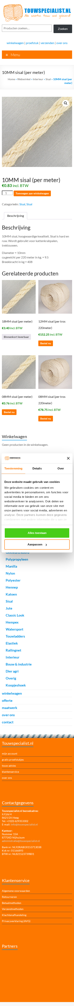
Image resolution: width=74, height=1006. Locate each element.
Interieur (38, 79)
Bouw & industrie (19, 664)
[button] (65, 103)
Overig (11, 678)
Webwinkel (24, 79)
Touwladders (15, 636)
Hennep (12, 587)
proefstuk (32, 43)
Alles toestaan (37, 532)
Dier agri (12, 671)
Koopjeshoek (16, 685)
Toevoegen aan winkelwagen (32, 193)
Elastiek (12, 643)
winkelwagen (15, 43)
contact (7, 722)
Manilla (11, 566)
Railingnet (13, 650)
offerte (7, 700)
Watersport (14, 629)
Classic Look (15, 615)
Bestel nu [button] (45, 343)
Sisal (48, 79)
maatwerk (9, 708)
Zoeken (63, 28)
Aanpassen (35, 544)
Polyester (13, 580)
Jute (9, 608)
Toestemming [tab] (13, 468)
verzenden (47, 43)
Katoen (11, 594)
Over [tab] (60, 468)
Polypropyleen (17, 559)
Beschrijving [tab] (15, 215)
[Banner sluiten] (68, 458)
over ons (62, 43)
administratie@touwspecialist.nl (21, 840)
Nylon (10, 573)
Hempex (12, 622)
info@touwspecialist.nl (24, 824)
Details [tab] (37, 468)
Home (11, 79)
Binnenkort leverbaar (16, 336)
